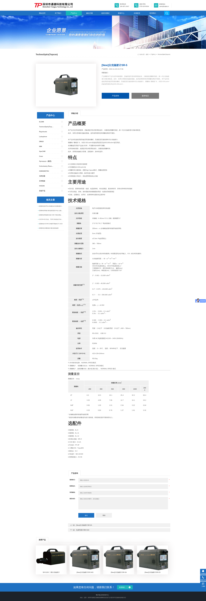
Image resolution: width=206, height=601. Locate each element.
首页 (147, 54)
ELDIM (41, 122)
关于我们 (58, 13)
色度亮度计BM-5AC (82, 530)
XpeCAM (42, 151)
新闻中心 (121, 13)
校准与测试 (105, 13)
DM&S (41, 141)
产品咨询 (115, 96)
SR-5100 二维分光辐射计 (51, 572)
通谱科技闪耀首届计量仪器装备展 (48, 228)
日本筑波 (42, 181)
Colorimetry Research (46, 166)
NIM (40, 146)
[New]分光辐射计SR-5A (84, 525)
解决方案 (89, 13)
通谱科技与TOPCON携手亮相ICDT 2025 (51, 224)
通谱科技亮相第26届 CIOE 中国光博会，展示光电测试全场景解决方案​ (51, 215)
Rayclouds (43, 131)
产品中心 (74, 13)
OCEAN (42, 186)
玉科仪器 (42, 176)
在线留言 (137, 13)
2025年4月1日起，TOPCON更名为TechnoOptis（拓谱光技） (51, 219)
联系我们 (153, 13)
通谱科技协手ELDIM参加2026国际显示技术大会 (51, 206)
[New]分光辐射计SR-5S (152, 572)
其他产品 (42, 191)
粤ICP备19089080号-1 (102, 595)
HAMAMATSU (44, 171)
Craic (41, 156)
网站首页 (42, 13)
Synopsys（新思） (45, 161)
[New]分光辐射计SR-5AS (85, 572)
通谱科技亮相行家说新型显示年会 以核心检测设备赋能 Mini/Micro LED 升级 (51, 210)
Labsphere (43, 136)
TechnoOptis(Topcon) (164, 54)
